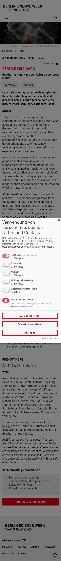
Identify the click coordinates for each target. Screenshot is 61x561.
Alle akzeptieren (30, 315)
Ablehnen (30, 332)
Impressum (47, 247)
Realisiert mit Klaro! (50, 339)
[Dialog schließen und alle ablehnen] (59, 219)
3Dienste (17, 267)
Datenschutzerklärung (13, 247)
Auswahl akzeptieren (30, 324)
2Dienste (17, 258)
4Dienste (17, 292)
